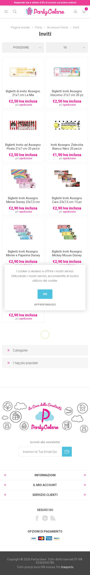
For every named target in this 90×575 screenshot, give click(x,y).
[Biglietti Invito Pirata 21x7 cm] (23, 125)
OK (45, 294)
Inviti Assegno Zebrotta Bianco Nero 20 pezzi (67, 146)
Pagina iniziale (20, 27)
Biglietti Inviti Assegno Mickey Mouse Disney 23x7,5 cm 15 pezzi (67, 255)
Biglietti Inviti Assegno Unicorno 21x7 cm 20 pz (67, 93)
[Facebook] (37, 518)
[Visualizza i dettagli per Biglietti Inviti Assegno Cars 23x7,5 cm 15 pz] (67, 178)
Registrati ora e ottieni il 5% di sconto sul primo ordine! (45, 2)
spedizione (25, 104)
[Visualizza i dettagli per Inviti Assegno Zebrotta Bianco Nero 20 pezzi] (67, 125)
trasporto (67, 567)
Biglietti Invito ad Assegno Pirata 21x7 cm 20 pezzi (23, 146)
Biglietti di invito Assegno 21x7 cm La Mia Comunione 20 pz (23, 95)
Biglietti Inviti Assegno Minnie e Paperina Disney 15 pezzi (23, 255)
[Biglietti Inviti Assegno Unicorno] (67, 71)
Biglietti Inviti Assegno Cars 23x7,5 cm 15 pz (67, 200)
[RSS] (53, 518)
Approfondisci (45, 304)
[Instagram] (45, 518)
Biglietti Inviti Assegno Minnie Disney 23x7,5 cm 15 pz (23, 202)
